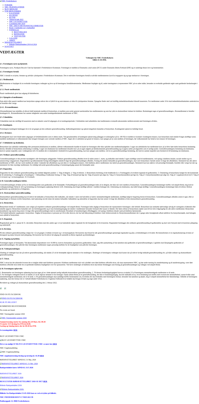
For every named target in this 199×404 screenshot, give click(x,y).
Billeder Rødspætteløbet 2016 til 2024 (23, 44)
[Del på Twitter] (6, 289)
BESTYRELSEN (20, 32)
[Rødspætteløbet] (19, 364)
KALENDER (14, 13)
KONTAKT (9, 46)
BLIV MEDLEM (11, 9)
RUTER (12, 17)
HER (15, 330)
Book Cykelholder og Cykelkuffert (22, 28)
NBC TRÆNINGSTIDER (14, 7)
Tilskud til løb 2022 (16, 19)
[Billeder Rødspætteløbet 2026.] (12, 389)
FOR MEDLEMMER (13, 11)
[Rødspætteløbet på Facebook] (11, 377)
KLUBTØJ (13, 15)
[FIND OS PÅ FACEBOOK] (11, 298)
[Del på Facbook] (2, 289)
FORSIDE (8, 5)
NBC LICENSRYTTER (18, 22)
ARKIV (12, 40)
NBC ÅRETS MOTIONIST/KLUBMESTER (26, 26)
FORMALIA (14, 30)
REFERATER (19, 34)
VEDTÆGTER (19, 36)
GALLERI (13, 38)
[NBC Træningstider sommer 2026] (13, 318)
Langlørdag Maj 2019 (17, 24)
